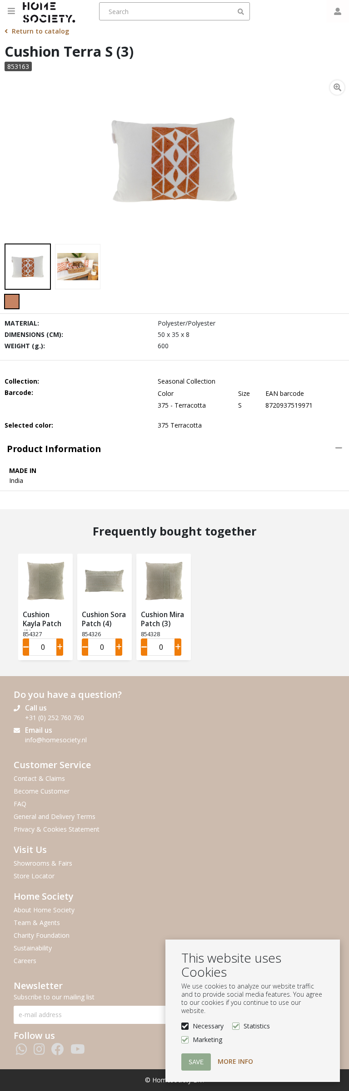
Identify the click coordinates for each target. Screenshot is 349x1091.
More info (235, 1061)
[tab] (174, 449)
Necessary (208, 1026)
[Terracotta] (12, 301)
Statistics (257, 1026)
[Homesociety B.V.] (51, 11)
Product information (54, 449)
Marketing (207, 1039)
